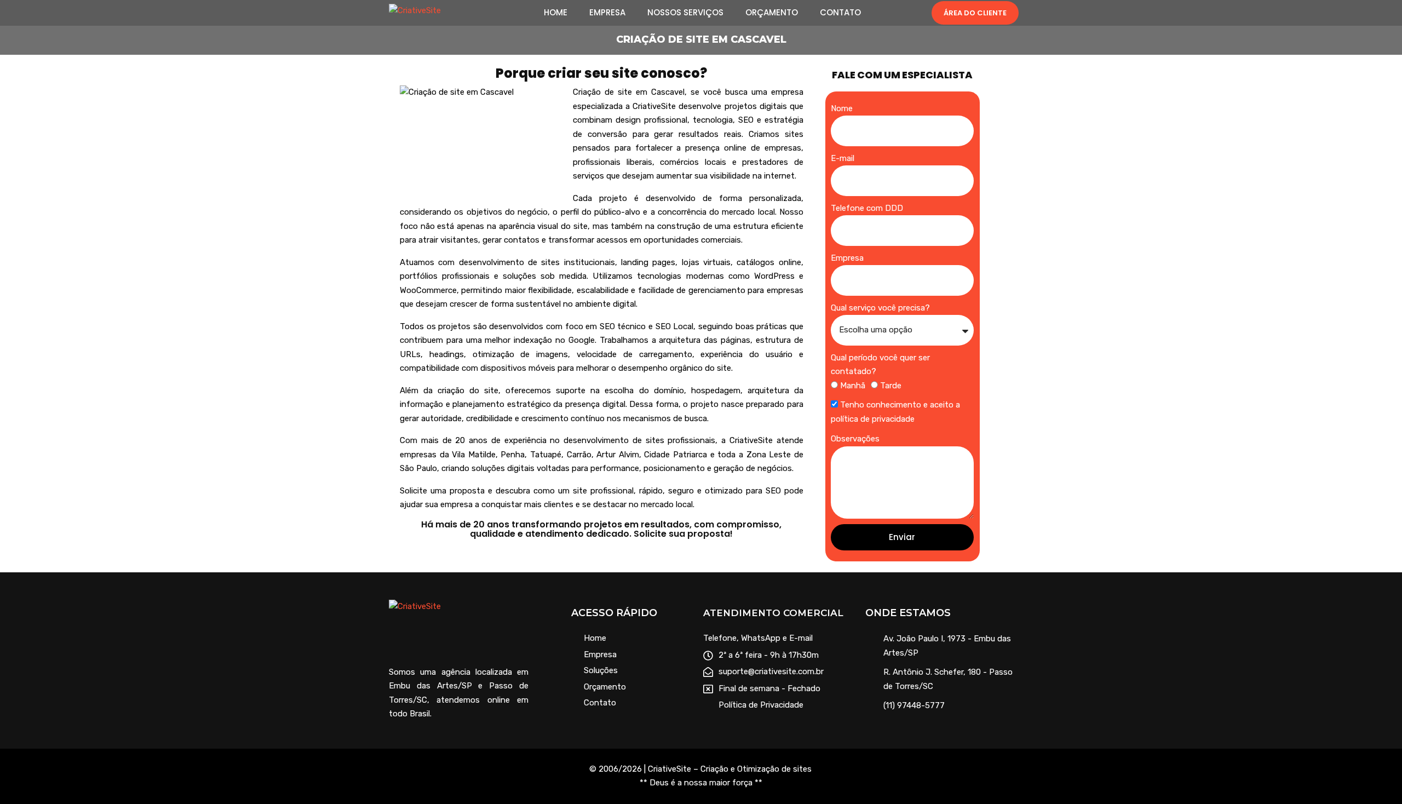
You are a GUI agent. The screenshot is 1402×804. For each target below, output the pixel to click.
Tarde (890, 385)
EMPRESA (607, 13)
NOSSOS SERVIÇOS (685, 13)
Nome (842, 108)
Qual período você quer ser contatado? (880, 365)
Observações (855, 439)
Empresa (847, 258)
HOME (555, 13)
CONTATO (840, 13)
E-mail (842, 158)
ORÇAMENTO (771, 13)
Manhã (852, 385)
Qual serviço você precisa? (880, 308)
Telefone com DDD (867, 208)
